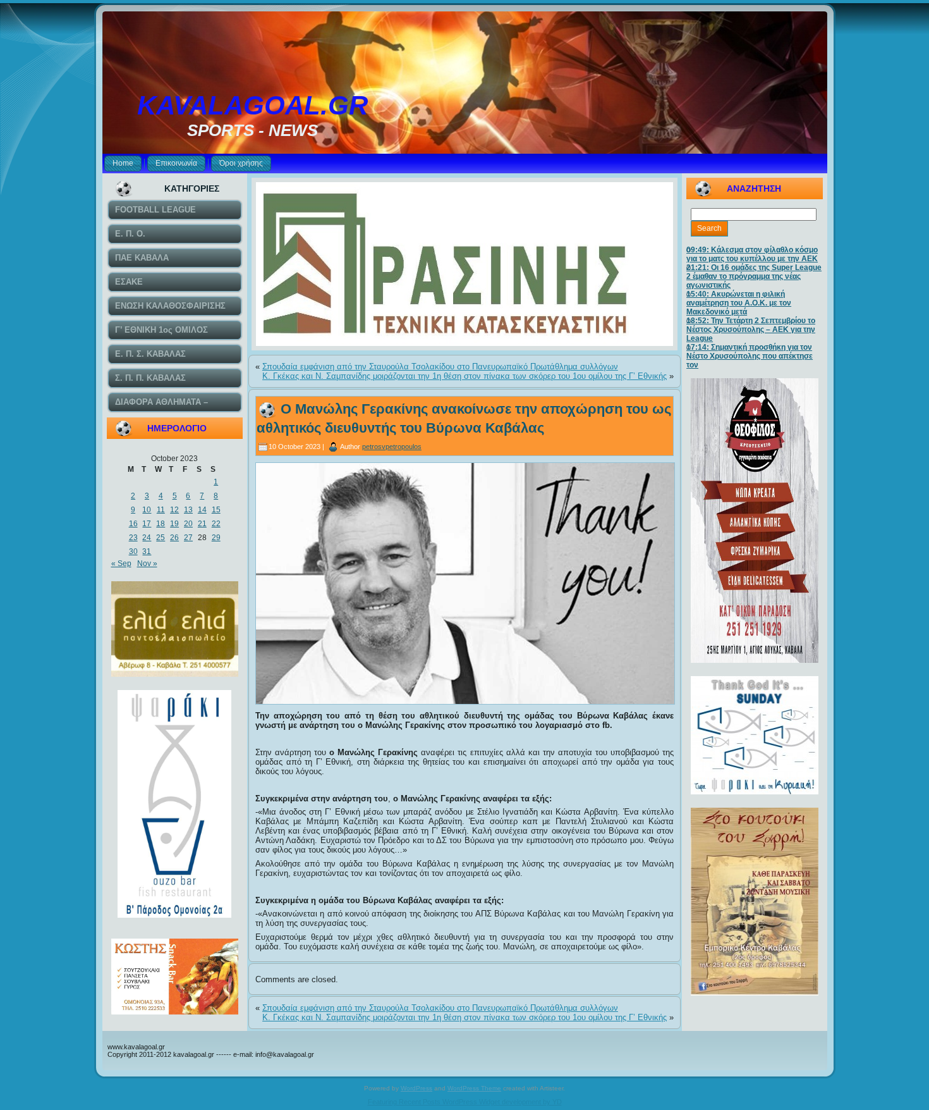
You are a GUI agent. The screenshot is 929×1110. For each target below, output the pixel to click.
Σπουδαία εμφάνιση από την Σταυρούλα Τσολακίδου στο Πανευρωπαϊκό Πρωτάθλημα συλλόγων (440, 366)
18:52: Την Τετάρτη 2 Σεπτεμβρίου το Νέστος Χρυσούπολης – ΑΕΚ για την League (750, 329)
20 (188, 523)
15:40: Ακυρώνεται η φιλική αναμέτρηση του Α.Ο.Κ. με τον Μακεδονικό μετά (738, 303)
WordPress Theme (474, 1088)
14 (202, 509)
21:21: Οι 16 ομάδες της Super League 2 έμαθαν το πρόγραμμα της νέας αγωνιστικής (754, 276)
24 (146, 537)
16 (133, 523)
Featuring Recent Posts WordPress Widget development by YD (465, 1102)
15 (216, 509)
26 (174, 537)
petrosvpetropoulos (392, 446)
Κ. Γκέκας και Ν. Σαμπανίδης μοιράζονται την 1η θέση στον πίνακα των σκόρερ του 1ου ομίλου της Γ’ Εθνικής (464, 376)
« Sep (121, 563)
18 (160, 523)
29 (216, 537)
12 (174, 509)
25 (160, 537)
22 (216, 523)
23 (133, 537)
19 (174, 523)
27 (188, 537)
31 (146, 551)
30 (133, 551)
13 (188, 509)
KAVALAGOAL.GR (252, 105)
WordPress (416, 1088)
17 (146, 523)
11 (161, 509)
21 (202, 523)
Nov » (147, 563)
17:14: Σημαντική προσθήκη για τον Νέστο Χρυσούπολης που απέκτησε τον (749, 356)
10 (146, 509)
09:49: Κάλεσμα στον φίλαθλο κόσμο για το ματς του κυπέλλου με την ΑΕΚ (752, 254)
